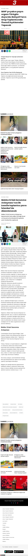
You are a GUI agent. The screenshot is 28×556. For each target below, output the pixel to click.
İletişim (4, 529)
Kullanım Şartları (6, 533)
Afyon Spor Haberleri (7, 515)
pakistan (21, 407)
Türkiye (21, 412)
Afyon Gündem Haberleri (8, 509)
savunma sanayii (6, 410)
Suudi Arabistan (13, 412)
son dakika (5, 412)
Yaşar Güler (5, 415)
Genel (25, 28)
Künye (4, 525)
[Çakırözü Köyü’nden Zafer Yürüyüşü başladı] (14, 179)
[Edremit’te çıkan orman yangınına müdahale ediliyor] (14, 123)
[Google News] (24, 51)
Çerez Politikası (6, 535)
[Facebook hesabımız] (11, 503)
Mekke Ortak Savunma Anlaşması (10, 407)
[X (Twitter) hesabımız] (13, 503)
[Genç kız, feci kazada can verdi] (20, 160)
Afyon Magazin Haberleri (8, 517)
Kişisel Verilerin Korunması (8, 537)
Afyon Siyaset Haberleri (8, 511)
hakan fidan (13, 404)
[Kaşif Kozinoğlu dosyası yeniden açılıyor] (20, 141)
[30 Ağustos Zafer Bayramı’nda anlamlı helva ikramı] (7, 160)
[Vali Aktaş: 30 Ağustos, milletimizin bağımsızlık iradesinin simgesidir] (14, 483)
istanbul (20, 404)
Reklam (4, 541)
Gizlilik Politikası (6, 527)
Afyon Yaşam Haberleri (8, 519)
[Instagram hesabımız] (15, 503)
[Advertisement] (14, 97)
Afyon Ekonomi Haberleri (8, 513)
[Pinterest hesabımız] (17, 503)
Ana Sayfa (5, 521)
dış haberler (5, 404)
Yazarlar (4, 523)
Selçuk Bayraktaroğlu (17, 410)
